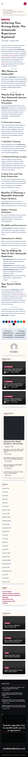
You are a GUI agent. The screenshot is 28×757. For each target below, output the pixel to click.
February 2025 (6, 553)
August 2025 (5, 531)
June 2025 (5, 538)
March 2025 (5, 549)
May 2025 (4, 542)
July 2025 (5, 535)
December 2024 (6, 560)
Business (7, 623)
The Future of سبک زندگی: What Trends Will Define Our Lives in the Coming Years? (14, 451)
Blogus (16, 755)
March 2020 (5, 578)
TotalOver (5, 603)
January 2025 (6, 556)
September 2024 (6, 571)
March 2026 (5, 506)
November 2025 (6, 520)
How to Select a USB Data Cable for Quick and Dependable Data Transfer (12, 627)
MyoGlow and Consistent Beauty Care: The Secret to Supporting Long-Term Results (13, 385)
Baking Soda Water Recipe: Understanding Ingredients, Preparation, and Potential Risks (13, 657)
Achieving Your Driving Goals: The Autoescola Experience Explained (13, 30)
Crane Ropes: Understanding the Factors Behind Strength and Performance (13, 371)
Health (6, 653)
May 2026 (5, 499)
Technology (8, 638)
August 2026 (5, 488)
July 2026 (5, 492)
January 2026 (6, 513)
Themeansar (23, 755)
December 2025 (6, 517)
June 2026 (5, 495)
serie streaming (6, 591)
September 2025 (6, 528)
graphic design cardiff (8, 601)
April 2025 (5, 546)
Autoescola (4, 64)
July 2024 (5, 574)
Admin (7, 40)
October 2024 (6, 567)
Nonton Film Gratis (7, 599)
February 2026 (6, 510)
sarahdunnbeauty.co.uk (14, 749)
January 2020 (6, 581)
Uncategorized (5, 19)
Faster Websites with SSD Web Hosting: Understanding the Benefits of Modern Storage (13, 642)
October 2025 (6, 524)
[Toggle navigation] (2, 4)
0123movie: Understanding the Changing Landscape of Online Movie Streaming (13, 400)
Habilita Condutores (10, 55)
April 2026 (5, 502)
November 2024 (6, 563)
